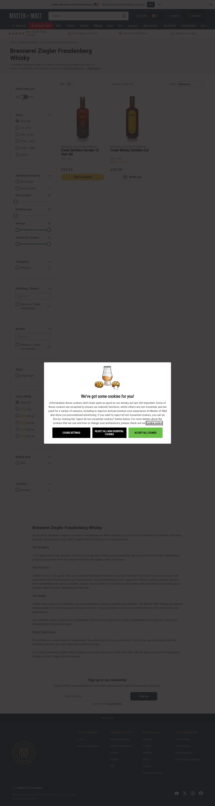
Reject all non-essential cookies (109, 433)
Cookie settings (71, 432)
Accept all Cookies (146, 432)
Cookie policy (154, 423)
